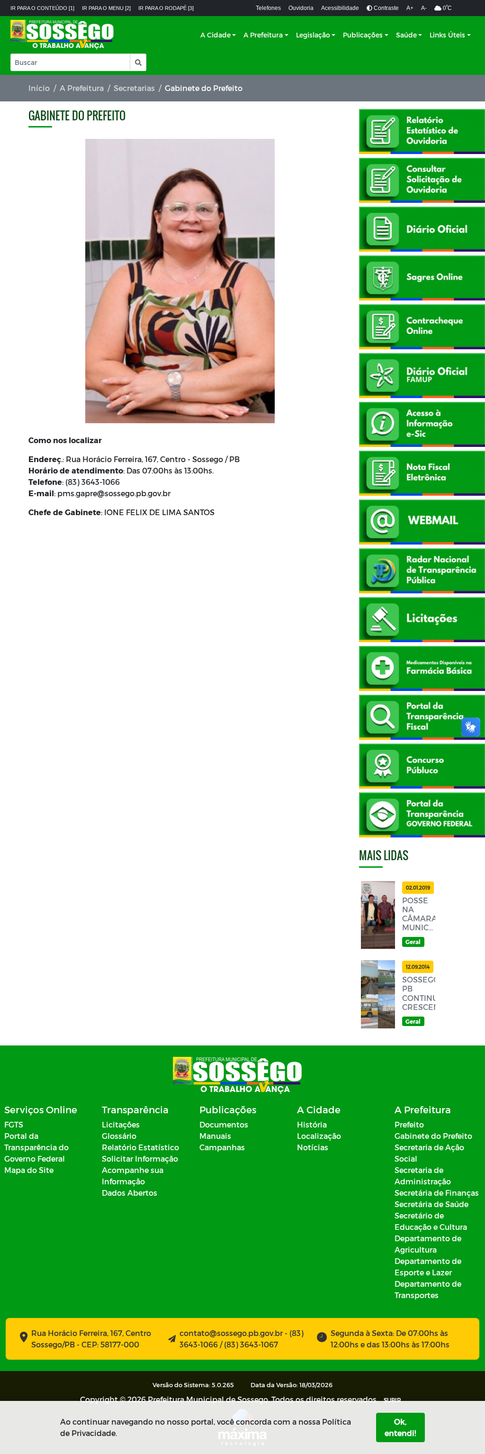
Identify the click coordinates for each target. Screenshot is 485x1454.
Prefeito (409, 1124)
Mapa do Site (29, 1169)
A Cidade (215, 35)
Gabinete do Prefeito (433, 1135)
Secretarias (134, 87)
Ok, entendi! (400, 1427)
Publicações (363, 35)
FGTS (13, 1124)
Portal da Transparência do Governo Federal (36, 1147)
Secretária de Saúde (431, 1204)
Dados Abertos (129, 1192)
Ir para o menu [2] (106, 8)
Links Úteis (447, 35)
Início (39, 87)
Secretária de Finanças (437, 1192)
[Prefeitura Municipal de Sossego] (62, 35)
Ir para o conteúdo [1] (42, 8)
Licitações (121, 1124)
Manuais (215, 1135)
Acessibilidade (340, 8)
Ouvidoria (301, 8)
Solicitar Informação (140, 1158)
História (312, 1124)
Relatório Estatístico (140, 1147)
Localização (319, 1135)
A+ (409, 8)
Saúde (406, 35)
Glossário (119, 1135)
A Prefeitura (263, 35)
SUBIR (392, 1400)
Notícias (312, 1147)
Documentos (223, 1124)
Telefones (268, 8)
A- (424, 8)
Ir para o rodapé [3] (166, 8)
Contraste (385, 8)
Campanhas (222, 1147)
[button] (137, 62)
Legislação (313, 35)
